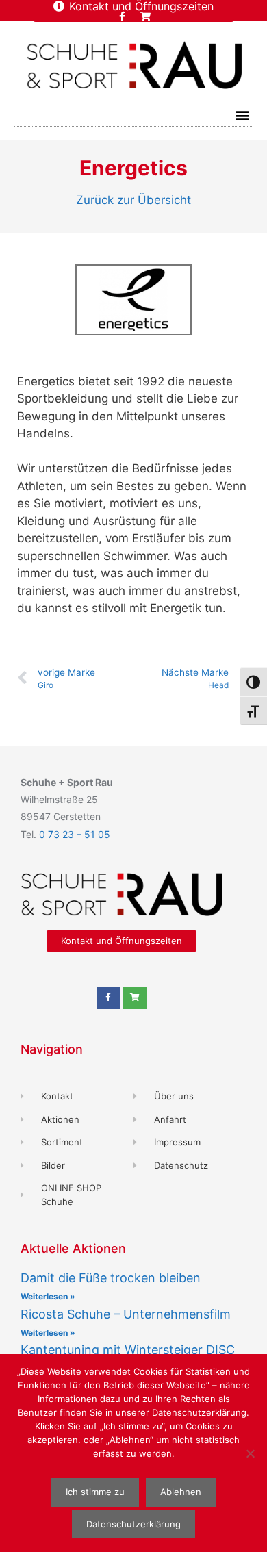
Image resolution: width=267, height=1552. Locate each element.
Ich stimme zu (95, 1491)
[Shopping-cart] (145, 16)
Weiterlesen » (48, 1296)
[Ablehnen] (250, 1453)
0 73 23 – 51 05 (74, 834)
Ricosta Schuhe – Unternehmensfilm (126, 1314)
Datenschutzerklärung (133, 1523)
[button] (242, 114)
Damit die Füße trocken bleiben (111, 1278)
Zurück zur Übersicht (133, 200)
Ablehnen (180, 1491)
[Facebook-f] (122, 16)
